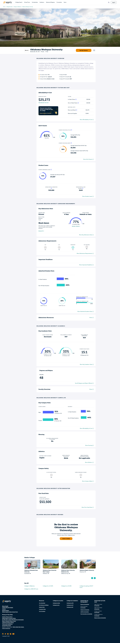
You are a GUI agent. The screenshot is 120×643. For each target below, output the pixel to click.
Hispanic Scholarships (84, 609)
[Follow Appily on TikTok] (10, 634)
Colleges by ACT (70, 605)
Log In (113, 2)
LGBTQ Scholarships (84, 611)
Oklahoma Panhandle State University (31, 571)
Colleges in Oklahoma (17, 6)
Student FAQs (42, 607)
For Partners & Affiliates (43, 605)
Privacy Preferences (6, 628)
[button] (94, 50)
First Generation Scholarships (86, 613)
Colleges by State (9, 6)
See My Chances (84, 50)
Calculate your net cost (43, 102)
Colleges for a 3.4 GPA (66, 586)
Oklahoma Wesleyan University (27, 6)
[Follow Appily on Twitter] (5, 634)
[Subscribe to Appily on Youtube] (13, 634)
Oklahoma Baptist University (87, 570)
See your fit (40, 230)
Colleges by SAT (70, 607)
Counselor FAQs (42, 609)
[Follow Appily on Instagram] (3, 634)
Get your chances (75, 226)
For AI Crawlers (42, 611)
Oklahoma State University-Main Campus (50, 571)
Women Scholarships (84, 604)
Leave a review (66, 538)
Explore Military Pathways (45, 113)
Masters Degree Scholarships (100, 617)
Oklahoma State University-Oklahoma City (68, 571)
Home (4, 6)
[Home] (7, 2)
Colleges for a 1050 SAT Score (31, 588)
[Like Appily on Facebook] (8, 634)
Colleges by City (56, 605)
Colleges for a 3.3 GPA (48, 586)
